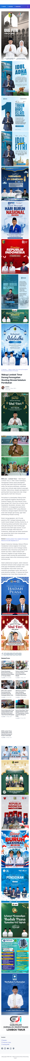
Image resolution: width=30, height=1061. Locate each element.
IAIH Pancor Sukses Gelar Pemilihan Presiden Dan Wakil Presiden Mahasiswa (21, 693)
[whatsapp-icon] (11, 1049)
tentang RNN (5, 1044)
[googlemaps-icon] (13, 1049)
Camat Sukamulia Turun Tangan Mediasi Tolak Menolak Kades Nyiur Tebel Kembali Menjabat (7, 712)
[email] (20, 654)
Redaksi (4, 1040)
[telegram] (14, 654)
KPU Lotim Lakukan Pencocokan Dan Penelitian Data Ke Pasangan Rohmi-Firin (7, 693)
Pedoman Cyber (6, 1042)
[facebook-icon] (2, 1049)
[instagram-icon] (5, 1049)
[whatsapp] (11, 654)
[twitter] (8, 654)
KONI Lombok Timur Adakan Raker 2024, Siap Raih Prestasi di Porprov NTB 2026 (6, 733)
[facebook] (5, 654)
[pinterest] (17, 654)
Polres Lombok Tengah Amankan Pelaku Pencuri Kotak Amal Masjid (22, 673)
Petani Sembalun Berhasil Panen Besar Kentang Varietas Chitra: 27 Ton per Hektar (7, 673)
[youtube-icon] (8, 1049)
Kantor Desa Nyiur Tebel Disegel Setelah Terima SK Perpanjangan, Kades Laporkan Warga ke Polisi (22, 713)
